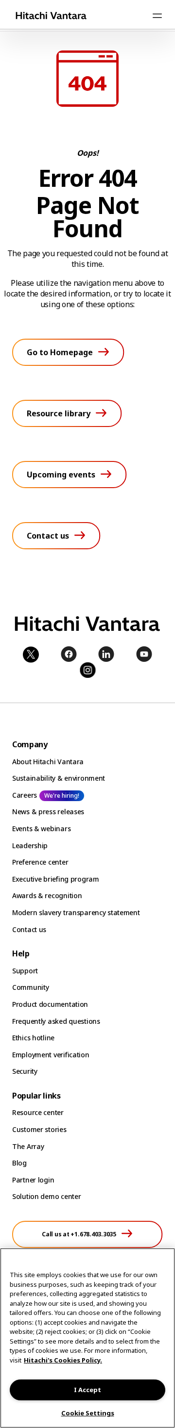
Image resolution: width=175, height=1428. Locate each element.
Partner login (33, 1179)
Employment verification (50, 1054)
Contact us (29, 929)
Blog (19, 1162)
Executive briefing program (55, 879)
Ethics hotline (33, 1037)
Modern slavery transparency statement (76, 912)
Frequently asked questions (56, 1021)
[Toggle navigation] (157, 15)
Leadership (30, 845)
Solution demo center (46, 1196)
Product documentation (50, 1004)
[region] (87, 1338)
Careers (24, 795)
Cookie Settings (87, 1413)
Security (24, 1071)
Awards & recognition (47, 895)
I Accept (87, 1389)
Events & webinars (41, 828)
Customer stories (39, 1129)
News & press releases (48, 811)
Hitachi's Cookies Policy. (63, 1360)
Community (30, 987)
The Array (28, 1146)
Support (25, 970)
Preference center (40, 862)
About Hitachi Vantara (48, 761)
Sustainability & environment (58, 778)
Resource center (38, 1112)
